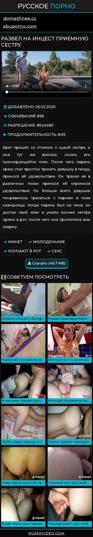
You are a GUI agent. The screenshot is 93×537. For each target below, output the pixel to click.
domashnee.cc (19, 18)
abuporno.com (20, 26)
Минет (14, 242)
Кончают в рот (24, 251)
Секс (56, 251)
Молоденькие (48, 242)
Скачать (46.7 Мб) (48, 263)
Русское (46, 6)
